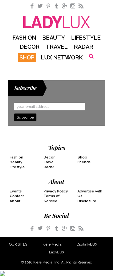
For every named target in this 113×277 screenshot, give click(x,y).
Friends (84, 162)
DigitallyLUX (87, 244)
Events (16, 191)
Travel (57, 46)
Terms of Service (52, 198)
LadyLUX (56, 252)
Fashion (24, 37)
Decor (30, 46)
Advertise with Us (90, 193)
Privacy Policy (56, 191)
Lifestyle (86, 37)
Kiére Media (52, 244)
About (15, 201)
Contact (17, 196)
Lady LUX (56, 22)
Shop (27, 57)
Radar (83, 46)
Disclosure (87, 201)
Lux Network (62, 57)
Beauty (53, 37)
